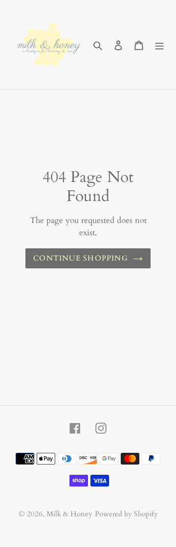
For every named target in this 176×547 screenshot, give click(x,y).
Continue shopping (80, 258)
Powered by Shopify (126, 514)
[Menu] (159, 44)
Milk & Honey (69, 514)
